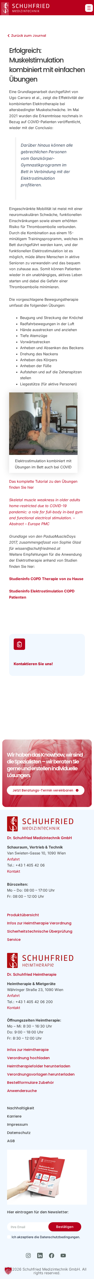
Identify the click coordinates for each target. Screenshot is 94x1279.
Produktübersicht (23, 915)
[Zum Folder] (47, 1177)
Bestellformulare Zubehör (30, 1082)
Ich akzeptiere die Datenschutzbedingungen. (46, 1237)
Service (14, 939)
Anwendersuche (22, 1090)
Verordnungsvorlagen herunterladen (41, 1074)
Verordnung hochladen (28, 1058)
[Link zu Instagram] (30, 1255)
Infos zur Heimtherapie (28, 1049)
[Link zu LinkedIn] (41, 1255)
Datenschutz (19, 1132)
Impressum (17, 1124)
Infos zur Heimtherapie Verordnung (39, 923)
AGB (11, 1141)
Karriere (14, 1116)
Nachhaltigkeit (20, 1108)
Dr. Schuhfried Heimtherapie (31, 974)
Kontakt (13, 871)
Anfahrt (13, 859)
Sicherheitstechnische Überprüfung (39, 931)
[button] (8, 1271)
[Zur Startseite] (25, 8)
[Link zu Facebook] (53, 1255)
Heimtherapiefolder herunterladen (38, 1066)
